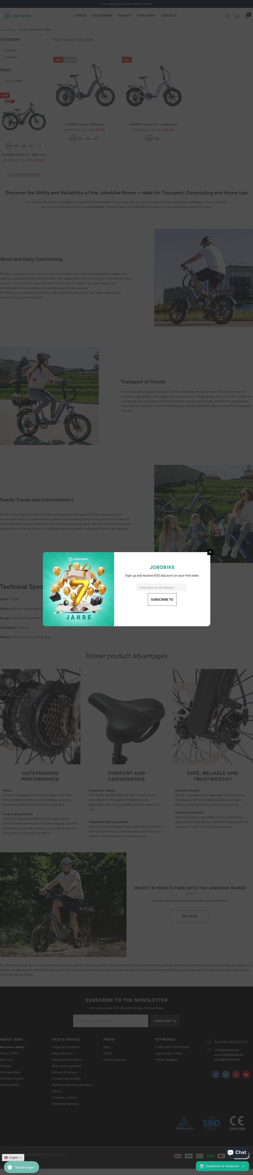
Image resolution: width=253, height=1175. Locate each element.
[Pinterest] (166, 616)
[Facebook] (150, 616)
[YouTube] (174, 616)
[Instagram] (158, 616)
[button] (13, 1157)
